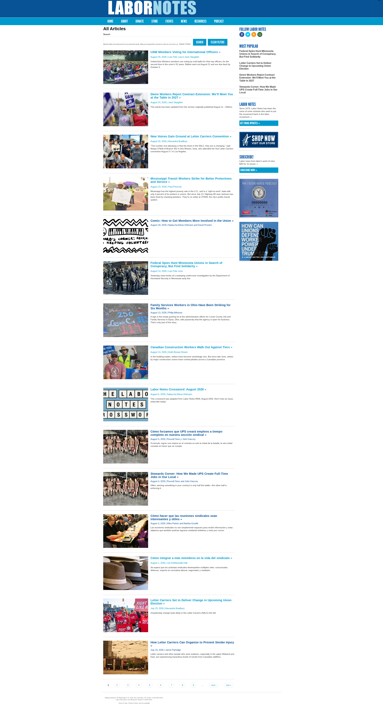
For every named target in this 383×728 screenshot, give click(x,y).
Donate (140, 21)
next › (213, 685)
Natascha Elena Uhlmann (179, 394)
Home (110, 21)
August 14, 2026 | (186, 266)
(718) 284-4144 (157, 698)
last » (228, 685)
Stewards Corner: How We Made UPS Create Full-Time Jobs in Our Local (258, 90)
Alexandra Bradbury (177, 141)
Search (106, 34)
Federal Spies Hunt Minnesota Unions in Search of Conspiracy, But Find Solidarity (257, 54)
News (184, 21)
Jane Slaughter (192, 57)
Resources (200, 21)
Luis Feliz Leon (175, 57)
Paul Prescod (174, 186)
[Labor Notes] (152, 8)
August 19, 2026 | (191, 182)
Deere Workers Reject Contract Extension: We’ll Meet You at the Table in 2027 (257, 78)
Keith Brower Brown (178, 352)
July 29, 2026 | (191, 604)
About (124, 21)
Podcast (219, 21)
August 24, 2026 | (192, 98)
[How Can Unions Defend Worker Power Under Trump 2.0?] (258, 259)
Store (154, 21)
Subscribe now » (248, 170)
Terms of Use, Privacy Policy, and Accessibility (134, 703)
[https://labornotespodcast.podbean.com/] (258, 216)
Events (169, 21)
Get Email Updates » (250, 123)
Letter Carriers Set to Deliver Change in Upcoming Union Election (255, 66)
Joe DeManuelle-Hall (177, 563)
